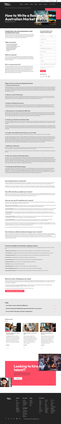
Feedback (24, 401)
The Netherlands (53, 406)
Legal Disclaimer (25, 402)
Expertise (21, 4)
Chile (40, 405)
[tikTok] (19, 418)
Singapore (46, 412)
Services (31, 4)
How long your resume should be (11, 45)
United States (53, 411)
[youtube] (17, 418)
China (40, 406)
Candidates (26, 4)
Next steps (8, 50)
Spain (51, 401)
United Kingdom (53, 410)
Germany (40, 409)
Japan (46, 404)
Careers (24, 405)
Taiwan (52, 404)
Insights (36, 4)
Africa (40, 400)
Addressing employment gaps (11, 48)
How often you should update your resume (13, 46)
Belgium (40, 402)
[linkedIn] (46, 77)
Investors (24, 400)
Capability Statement (17, 409)
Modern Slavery (25, 414)
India (40, 412)
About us (17, 406)
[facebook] (44, 77)
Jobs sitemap (18, 410)
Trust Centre (18, 411)
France (40, 408)
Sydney (31, 405)
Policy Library (25, 412)
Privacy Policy (43, 68)
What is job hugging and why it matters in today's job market (13, 334)
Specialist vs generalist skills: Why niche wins (47, 334)
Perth (30, 404)
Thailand (52, 405)
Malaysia (46, 405)
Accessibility (24, 404)
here (41, 227)
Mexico (46, 406)
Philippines (46, 409)
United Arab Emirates (52, 409)
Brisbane (31, 401)
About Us (40, 4)
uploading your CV (23, 284)
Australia (40, 401)
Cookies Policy (25, 411)
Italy (45, 402)
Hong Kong (40, 410)
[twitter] (41, 77)
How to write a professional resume (12, 44)
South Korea (52, 400)
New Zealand (47, 408)
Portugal (46, 410)
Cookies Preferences (24, 416)
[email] (49, 77)
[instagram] (11, 418)
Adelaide (31, 400)
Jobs (16, 401)
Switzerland (52, 402)
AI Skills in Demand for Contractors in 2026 (30, 334)
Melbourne (31, 402)
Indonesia (46, 400)
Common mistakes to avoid (10, 49)
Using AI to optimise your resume (11, 47)
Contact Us (45, 4)
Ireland (46, 401)
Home (17, 400)
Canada (40, 404)
